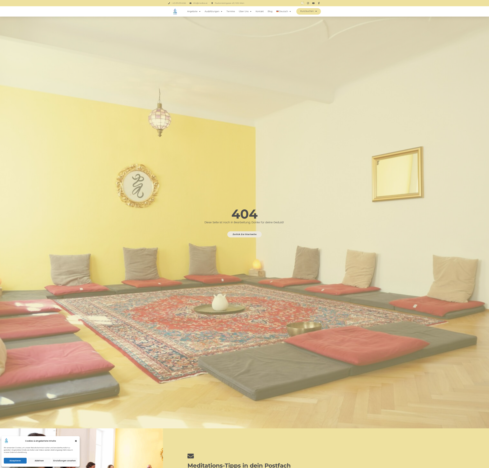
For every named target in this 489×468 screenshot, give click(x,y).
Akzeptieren (15, 460)
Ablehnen (39, 460)
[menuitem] (283, 11)
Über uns (243, 11)
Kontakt (260, 11)
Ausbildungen (212, 11)
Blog (270, 11)
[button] (76, 441)
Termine (230, 11)
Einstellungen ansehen (64, 460)
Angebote (192, 11)
